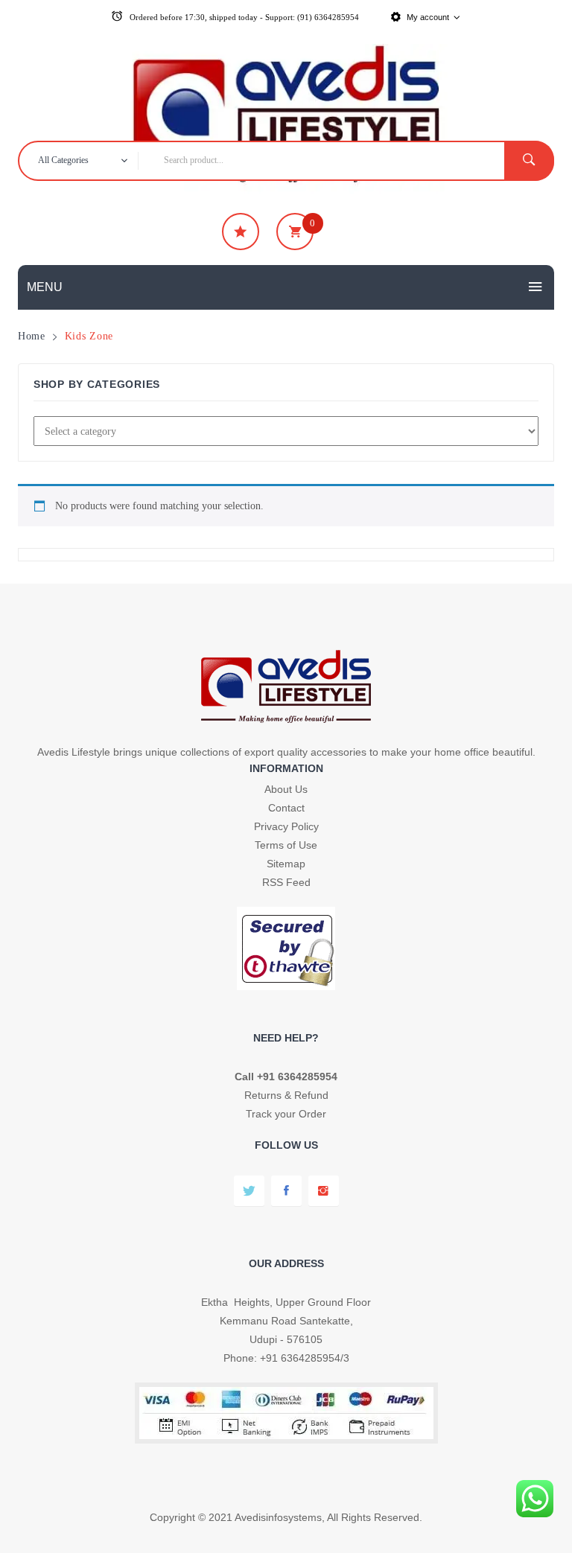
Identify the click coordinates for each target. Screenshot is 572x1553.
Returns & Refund (286, 1095)
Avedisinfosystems (278, 1517)
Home (31, 336)
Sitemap (286, 864)
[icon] (240, 231)
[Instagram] (323, 1191)
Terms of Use (286, 845)
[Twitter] (249, 1191)
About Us (286, 789)
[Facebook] (286, 1191)
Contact (286, 808)
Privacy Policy (286, 826)
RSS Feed (286, 882)
